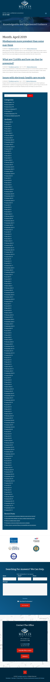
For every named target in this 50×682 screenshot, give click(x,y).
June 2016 (8, 380)
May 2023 (8, 209)
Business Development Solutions (31, 678)
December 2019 (9, 292)
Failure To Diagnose (10, 109)
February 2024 (9, 189)
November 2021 (9, 250)
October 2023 (9, 198)
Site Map (14, 678)
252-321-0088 (5, 14)
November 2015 (9, 395)
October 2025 (9, 144)
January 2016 (9, 391)
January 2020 (9, 290)
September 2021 (9, 254)
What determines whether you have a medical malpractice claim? (20, 518)
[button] (49, 673)
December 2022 (9, 220)
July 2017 (8, 357)
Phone (34, 576)
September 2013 (9, 454)
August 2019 (8, 301)
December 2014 (9, 420)
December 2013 (9, 447)
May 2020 (8, 281)
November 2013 (9, 449)
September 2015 (9, 400)
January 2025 (9, 164)
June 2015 (8, 406)
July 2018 (8, 330)
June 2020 (8, 279)
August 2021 (8, 256)
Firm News (8, 111)
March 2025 (8, 160)
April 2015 (8, 411)
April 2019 (8, 310)
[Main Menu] (46, 13)
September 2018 (9, 326)
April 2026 (8, 131)
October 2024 (9, 171)
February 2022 (9, 243)
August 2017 (8, 355)
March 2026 (8, 133)
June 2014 (8, 433)
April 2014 (8, 438)
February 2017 (9, 368)
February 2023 (9, 216)
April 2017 (8, 364)
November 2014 (9, 422)
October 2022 (9, 225)
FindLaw (42, 678)
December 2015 (9, 393)
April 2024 (8, 184)
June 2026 (8, 126)
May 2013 (8, 463)
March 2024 (8, 187)
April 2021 (8, 263)
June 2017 (8, 359)
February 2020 (9, 288)
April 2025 (8, 158)
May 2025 (8, 155)
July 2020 (8, 276)
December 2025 (9, 140)
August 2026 (8, 122)
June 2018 (8, 332)
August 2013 (8, 456)
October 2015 (9, 398)
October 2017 (9, 350)
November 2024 (9, 169)
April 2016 (8, 384)
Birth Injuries (9, 102)
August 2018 (8, 328)
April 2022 (8, 238)
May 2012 (8, 489)
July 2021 (8, 258)
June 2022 (8, 234)
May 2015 (8, 409)
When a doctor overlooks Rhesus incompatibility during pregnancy (21, 525)
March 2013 (8, 467)
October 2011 (9, 505)
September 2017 (9, 353)
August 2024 (8, 175)
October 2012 (9, 478)
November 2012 (9, 476)
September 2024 (9, 173)
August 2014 (8, 429)
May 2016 (8, 382)
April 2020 (8, 283)
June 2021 (8, 261)
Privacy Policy (20, 678)
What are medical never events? (13, 520)
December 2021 (9, 247)
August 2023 (8, 202)
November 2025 (9, 142)
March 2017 (8, 366)
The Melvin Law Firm (14, 48)
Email (20, 576)
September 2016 (9, 373)
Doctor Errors (9, 106)
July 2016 (8, 377)
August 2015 (8, 402)
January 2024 (9, 191)
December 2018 (9, 319)
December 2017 (9, 346)
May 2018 (8, 335)
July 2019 (8, 303)
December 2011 (9, 501)
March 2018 (8, 339)
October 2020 (9, 270)
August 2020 (8, 274)
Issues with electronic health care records (23, 77)
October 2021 (9, 252)
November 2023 (9, 196)
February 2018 (9, 341)
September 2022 (9, 227)
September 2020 (9, 272)
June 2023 (8, 207)
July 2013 (8, 458)
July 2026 (8, 124)
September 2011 (9, 507)
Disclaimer (25, 598)
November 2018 (9, 321)
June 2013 (8, 460)
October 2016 (9, 371)
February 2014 (9, 442)
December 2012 (9, 474)
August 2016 (8, 375)
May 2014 (8, 436)
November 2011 (9, 503)
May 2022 (8, 236)
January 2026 (9, 137)
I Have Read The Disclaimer (26, 601)
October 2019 (9, 297)
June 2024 (8, 180)
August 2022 (8, 229)
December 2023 (9, 193)
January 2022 (9, 245)
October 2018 (9, 324)
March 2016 (8, 386)
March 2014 (8, 440)
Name (4, 576)
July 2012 (8, 485)
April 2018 (8, 337)
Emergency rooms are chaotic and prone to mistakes (18, 523)
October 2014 (9, 424)
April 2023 (8, 211)
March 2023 (8, 214)
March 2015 (8, 413)
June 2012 (8, 487)
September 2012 (9, 481)
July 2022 (8, 232)
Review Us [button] (25, 656)
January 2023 (9, 218)
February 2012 (9, 496)
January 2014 (9, 445)
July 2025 (8, 151)
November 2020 (9, 267)
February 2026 (9, 135)
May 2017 (8, 362)
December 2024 (9, 166)
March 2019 (8, 312)
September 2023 (9, 200)
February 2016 (9, 389)
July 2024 (8, 178)
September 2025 (9, 146)
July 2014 (8, 431)
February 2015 (9, 415)
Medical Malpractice (32, 48)
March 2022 (8, 240)
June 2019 (8, 306)
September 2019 (9, 299)
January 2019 (9, 317)
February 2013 (9, 469)
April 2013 (8, 465)
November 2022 (9, 223)
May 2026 (8, 128)
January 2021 (9, 265)
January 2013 (9, 472)
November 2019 (9, 294)
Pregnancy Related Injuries (12, 115)
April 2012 (8, 492)
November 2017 (9, 348)
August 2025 (8, 149)
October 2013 (9, 451)
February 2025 (9, 162)
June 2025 (8, 153)
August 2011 (8, 510)
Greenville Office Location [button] (25, 650)
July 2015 (8, 404)
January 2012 (9, 498)
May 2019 (8, 308)
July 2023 (8, 205)
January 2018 (9, 344)
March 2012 (8, 494)
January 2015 (9, 418)
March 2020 (8, 285)
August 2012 (8, 483)
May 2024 (8, 182)
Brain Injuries (9, 104)
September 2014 (9, 427)
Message (5, 581)
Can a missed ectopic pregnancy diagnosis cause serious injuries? (20, 516)
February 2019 (9, 315)
